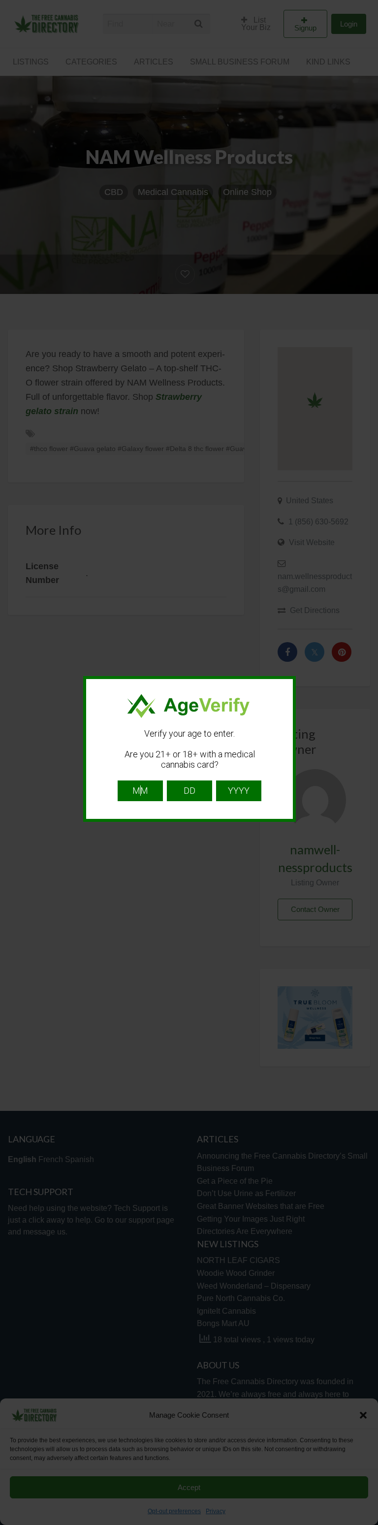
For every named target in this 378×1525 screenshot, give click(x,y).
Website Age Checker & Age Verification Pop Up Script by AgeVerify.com (365, 1522)
